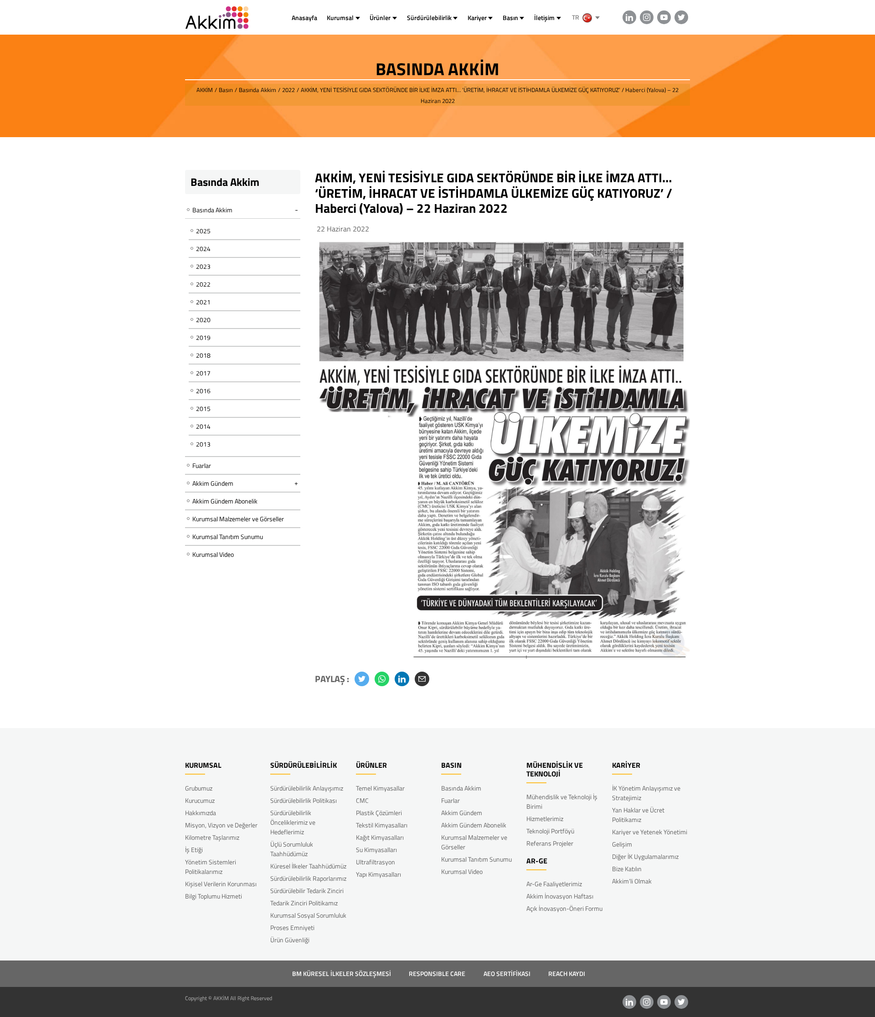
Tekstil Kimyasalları (381, 825)
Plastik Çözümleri (379, 812)
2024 (203, 248)
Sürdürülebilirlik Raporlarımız (308, 878)
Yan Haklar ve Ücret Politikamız (638, 814)
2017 (203, 373)
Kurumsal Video (213, 554)
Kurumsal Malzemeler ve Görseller (238, 519)
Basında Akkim (461, 788)
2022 (203, 284)
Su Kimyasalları (376, 849)
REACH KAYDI (566, 973)
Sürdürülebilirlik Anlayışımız (306, 788)
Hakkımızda (200, 812)
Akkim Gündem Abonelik (224, 501)
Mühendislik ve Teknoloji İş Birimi (561, 801)
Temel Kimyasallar (380, 788)
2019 (203, 337)
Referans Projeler (549, 843)
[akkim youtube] (664, 17)
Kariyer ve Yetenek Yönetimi (649, 832)
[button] (362, 679)
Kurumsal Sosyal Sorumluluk (308, 915)
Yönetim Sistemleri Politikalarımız (210, 866)
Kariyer (477, 17)
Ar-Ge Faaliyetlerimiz (554, 884)
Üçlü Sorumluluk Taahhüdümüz (291, 848)
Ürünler (380, 17)
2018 (203, 355)
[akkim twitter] (681, 17)
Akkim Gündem (461, 812)
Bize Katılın (627, 868)
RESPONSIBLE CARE (437, 973)
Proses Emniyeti (292, 927)
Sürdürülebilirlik (429, 17)
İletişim (544, 17)
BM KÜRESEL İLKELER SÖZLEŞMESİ (341, 973)
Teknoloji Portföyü (550, 831)
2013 (203, 444)
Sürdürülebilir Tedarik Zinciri (307, 890)
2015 (203, 408)
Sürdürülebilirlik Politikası (303, 800)
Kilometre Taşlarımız (212, 837)
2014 (203, 426)
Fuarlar (201, 465)
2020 (203, 319)
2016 (203, 391)
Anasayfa (304, 17)
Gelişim (622, 844)
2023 (203, 266)
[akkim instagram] (647, 17)
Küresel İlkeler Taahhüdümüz (308, 866)
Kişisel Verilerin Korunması (221, 884)
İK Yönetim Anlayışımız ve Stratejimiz (646, 792)
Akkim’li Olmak (632, 881)
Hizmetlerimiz (544, 818)
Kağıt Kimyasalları (380, 837)
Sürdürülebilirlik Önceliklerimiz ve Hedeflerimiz (292, 822)
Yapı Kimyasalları (378, 874)
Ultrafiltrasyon (375, 862)
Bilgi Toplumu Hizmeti (213, 896)
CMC (362, 800)
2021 (203, 302)
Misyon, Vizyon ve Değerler (221, 825)
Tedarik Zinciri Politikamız (304, 903)
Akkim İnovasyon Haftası (559, 896)
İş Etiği (194, 849)
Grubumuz (198, 788)
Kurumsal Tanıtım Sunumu (227, 536)
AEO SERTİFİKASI (507, 973)
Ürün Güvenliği (289, 940)
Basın (510, 17)
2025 (203, 231)
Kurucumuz (200, 800)
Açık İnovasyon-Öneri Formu (564, 908)
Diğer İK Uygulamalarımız (645, 856)
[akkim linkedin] (629, 17)
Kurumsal (340, 17)
